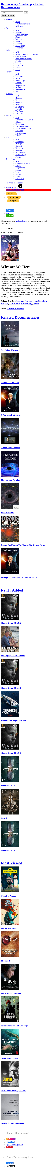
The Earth (19, 131)
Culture (8, 50)
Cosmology (26, 303)
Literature (19, 39)
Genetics (18, 102)
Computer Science (22, 163)
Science (9, 137)
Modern (18, 83)
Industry (18, 170)
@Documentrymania (15, 1145)
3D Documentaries (22, 24)
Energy (18, 166)
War (17, 91)
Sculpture (19, 48)
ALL (17, 30)
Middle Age (20, 80)
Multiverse (14, 303)
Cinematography (21, 35)
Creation (42, 301)
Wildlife (18, 135)
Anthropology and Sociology (26, 54)
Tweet (8, 213)
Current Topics (21, 57)
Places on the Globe (23, 128)
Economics (19, 148)
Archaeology (20, 87)
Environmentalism (22, 126)
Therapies (19, 113)
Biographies (20, 89)
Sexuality (19, 109)
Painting (18, 43)
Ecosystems (19, 124)
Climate (18, 122)
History (8, 72)
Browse (9, 19)
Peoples (18, 61)
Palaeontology (20, 155)
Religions (19, 65)
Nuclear (18, 174)
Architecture (20, 33)
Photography (20, 46)
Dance (17, 37)
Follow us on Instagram (15, 190)
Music (17, 41)
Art (7, 28)
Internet (18, 172)
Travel (17, 70)
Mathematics (20, 152)
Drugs (17, 100)
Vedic (36, 303)
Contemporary (20, 85)
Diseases (18, 98)
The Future (19, 179)
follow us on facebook (14, 183)
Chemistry (19, 146)
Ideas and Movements (23, 59)
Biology (18, 144)
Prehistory (19, 76)
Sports (17, 67)
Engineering (20, 168)
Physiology (19, 107)
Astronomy (19, 142)
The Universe (20, 133)
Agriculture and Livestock (25, 120)
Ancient (18, 78)
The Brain (19, 111)
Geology (18, 150)
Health (18, 104)
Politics (18, 63)
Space (17, 176)
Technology (10, 159)
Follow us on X (12, 188)
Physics (18, 157)
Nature (8, 115)
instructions (21, 221)
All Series (19, 26)
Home (17, 22)
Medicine (9, 94)
